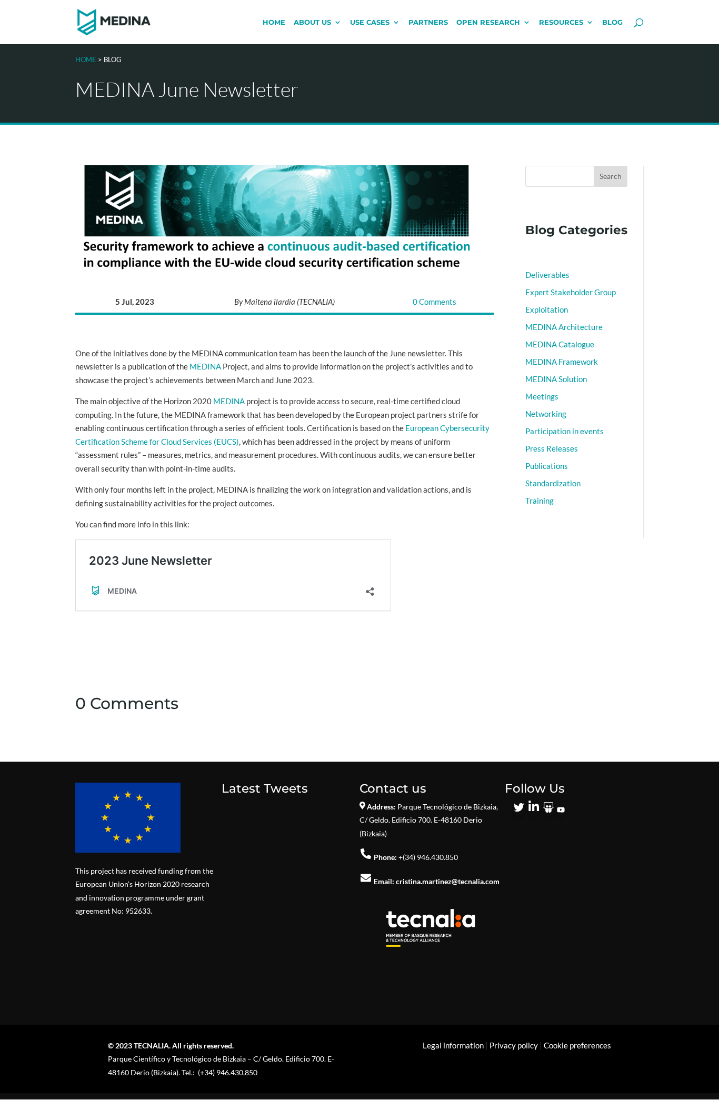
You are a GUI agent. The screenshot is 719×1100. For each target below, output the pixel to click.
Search (611, 176)
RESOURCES (561, 22)
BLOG (612, 22)
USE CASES (370, 22)
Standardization (553, 483)
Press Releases (551, 448)
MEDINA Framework (561, 361)
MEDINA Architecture (564, 327)
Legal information (453, 1045)
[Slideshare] (548, 810)
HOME (274, 22)
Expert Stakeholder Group (570, 292)
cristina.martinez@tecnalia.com (448, 881)
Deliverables (547, 274)
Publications (546, 466)
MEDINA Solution (556, 379)
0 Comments (434, 301)
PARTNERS (428, 22)
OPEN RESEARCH (488, 22)
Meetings (541, 396)
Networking (545, 413)
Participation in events (564, 431)
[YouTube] (561, 810)
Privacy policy (514, 1045)
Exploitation (546, 309)
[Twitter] (519, 810)
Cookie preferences (577, 1045)
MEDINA (205, 366)
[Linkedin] (533, 810)
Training (539, 500)
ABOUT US (312, 22)
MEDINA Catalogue (559, 344)
